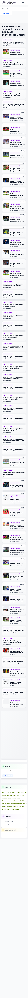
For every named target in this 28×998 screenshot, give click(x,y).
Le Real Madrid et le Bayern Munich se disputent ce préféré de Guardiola (13, 642)
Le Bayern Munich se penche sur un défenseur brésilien (13, 450)
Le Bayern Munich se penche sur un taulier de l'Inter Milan (17, 182)
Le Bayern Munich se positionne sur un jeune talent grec (16, 565)
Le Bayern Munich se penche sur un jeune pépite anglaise (13, 398)
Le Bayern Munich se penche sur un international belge (13, 336)
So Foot (13, 541)
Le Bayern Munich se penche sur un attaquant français (16, 264)
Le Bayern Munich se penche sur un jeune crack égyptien (16, 221)
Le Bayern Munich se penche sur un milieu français (13, 408)
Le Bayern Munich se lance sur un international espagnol (13, 631)
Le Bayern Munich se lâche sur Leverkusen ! (17, 703)
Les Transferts (7, 45)
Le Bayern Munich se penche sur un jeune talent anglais (13, 357)
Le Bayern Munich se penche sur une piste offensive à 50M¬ (13, 94)
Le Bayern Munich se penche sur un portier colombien (13, 305)
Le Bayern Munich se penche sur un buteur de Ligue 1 (13, 388)
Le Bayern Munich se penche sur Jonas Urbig (13, 326)
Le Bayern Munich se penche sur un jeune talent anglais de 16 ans (13, 439)
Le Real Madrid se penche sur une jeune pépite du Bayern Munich (13, 63)
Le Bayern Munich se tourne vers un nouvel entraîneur (13, 693)
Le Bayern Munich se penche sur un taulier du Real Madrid (17, 144)
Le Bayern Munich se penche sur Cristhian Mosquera (13, 295)
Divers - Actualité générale (16, 496)
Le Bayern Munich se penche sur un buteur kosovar (17, 157)
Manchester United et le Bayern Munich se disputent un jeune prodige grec (13, 663)
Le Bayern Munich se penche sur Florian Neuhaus (13, 429)
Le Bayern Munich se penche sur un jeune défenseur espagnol (13, 284)
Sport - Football (8, 40)
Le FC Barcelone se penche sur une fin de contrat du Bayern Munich (13, 105)
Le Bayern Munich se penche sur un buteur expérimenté (17, 275)
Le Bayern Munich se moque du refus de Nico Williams (16, 601)
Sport (5, 349)
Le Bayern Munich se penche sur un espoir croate (13, 315)
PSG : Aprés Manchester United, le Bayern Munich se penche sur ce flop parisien (13, 347)
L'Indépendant (15, 503)
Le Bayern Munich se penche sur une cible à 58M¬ (17, 74)
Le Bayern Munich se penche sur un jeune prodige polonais (16, 208)
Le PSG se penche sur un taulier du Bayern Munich (14, 473)
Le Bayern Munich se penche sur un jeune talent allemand (13, 367)
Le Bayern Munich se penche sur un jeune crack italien (16, 195)
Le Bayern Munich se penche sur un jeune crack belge (16, 244)
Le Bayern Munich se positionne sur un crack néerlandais (16, 590)
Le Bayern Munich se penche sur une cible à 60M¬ (17, 85)
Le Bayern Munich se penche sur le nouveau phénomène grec (17, 254)
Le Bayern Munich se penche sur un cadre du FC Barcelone (16, 118)
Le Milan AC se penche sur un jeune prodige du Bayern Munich (17, 463)
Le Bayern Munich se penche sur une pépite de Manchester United (13, 43)
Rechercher (5, 13)
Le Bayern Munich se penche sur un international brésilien (13, 377)
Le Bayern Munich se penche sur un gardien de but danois (13, 419)
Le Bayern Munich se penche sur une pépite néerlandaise (17, 54)
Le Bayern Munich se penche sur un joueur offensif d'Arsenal (17, 233)
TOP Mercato (15, 489)
